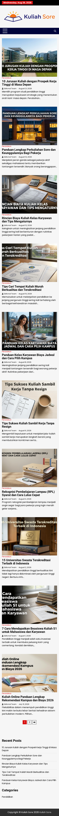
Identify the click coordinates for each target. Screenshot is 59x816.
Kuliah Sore (45, 812)
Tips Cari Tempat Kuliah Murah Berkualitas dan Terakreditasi (22, 288)
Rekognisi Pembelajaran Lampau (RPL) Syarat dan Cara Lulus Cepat (28, 493)
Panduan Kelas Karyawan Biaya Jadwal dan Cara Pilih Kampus (28, 356)
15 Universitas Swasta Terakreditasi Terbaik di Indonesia (26, 561)
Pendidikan (6, 78)
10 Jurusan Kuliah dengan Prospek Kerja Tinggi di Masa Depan (29, 83)
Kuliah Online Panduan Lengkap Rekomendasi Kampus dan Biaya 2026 (28, 698)
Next (34, 722)
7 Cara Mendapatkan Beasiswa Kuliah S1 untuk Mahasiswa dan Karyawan (29, 630)
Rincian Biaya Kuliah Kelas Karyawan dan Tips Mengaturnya (27, 219)
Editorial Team (10, 88)
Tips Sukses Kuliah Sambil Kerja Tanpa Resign (28, 425)
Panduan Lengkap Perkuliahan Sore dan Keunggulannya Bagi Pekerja (29, 151)
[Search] (55, 31)
